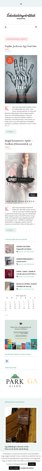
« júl (6, 315)
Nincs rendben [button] (14, 468)
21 (24, 306)
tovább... (11, 131)
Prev (7, 380)
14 (24, 304)
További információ (27, 468)
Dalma (7, 49)
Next (34, 380)
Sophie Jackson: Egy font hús (21, 46)
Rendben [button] (31, 464)
